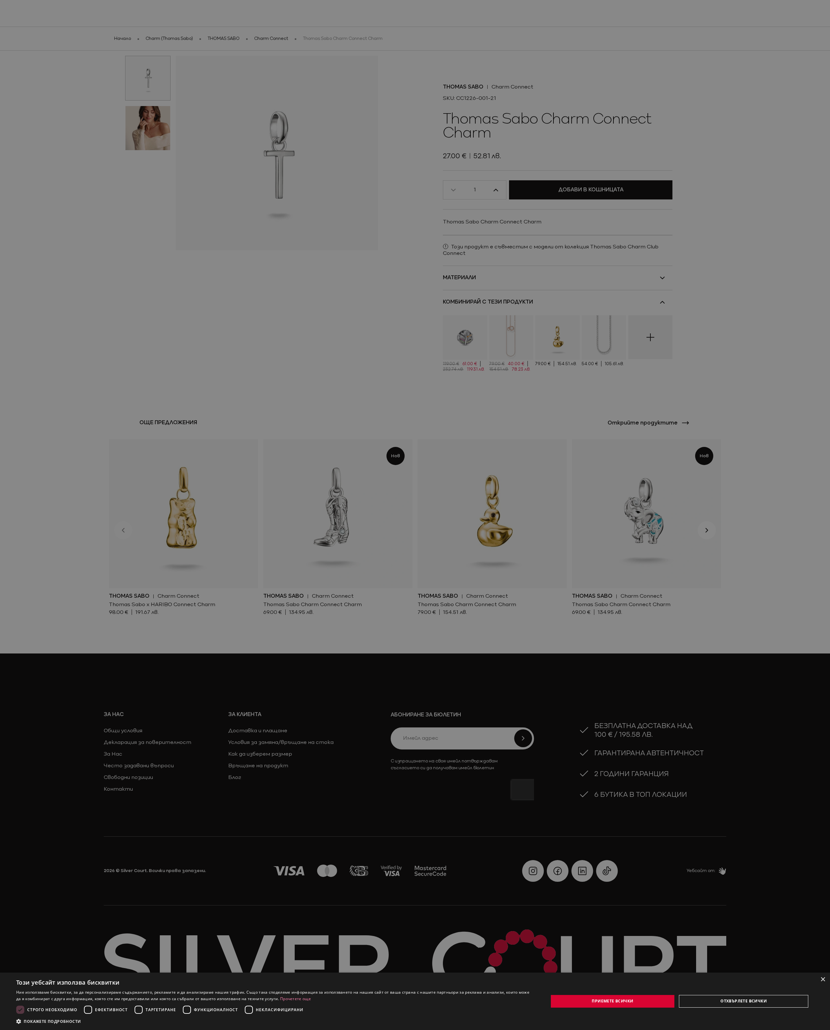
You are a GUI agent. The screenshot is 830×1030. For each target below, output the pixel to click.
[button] (48, 1021)
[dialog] (415, 1001)
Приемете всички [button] (612, 1001)
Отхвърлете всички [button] (743, 1001)
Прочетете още (295, 998)
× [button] (822, 979)
